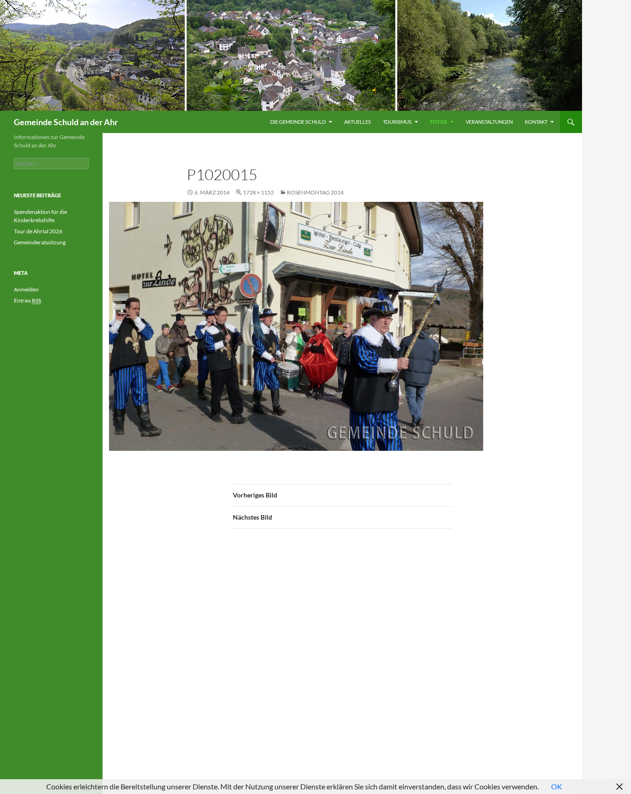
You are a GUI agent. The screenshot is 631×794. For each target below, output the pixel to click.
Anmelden (26, 289)
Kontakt (536, 122)
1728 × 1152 (258, 192)
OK (556, 786)
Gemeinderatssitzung (40, 242)
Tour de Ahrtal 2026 (38, 231)
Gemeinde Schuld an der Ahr (66, 122)
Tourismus (397, 122)
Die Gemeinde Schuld (298, 122)
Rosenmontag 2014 (315, 192)
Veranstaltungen (489, 122)
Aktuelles (357, 122)
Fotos (438, 122)
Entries (27, 300)
